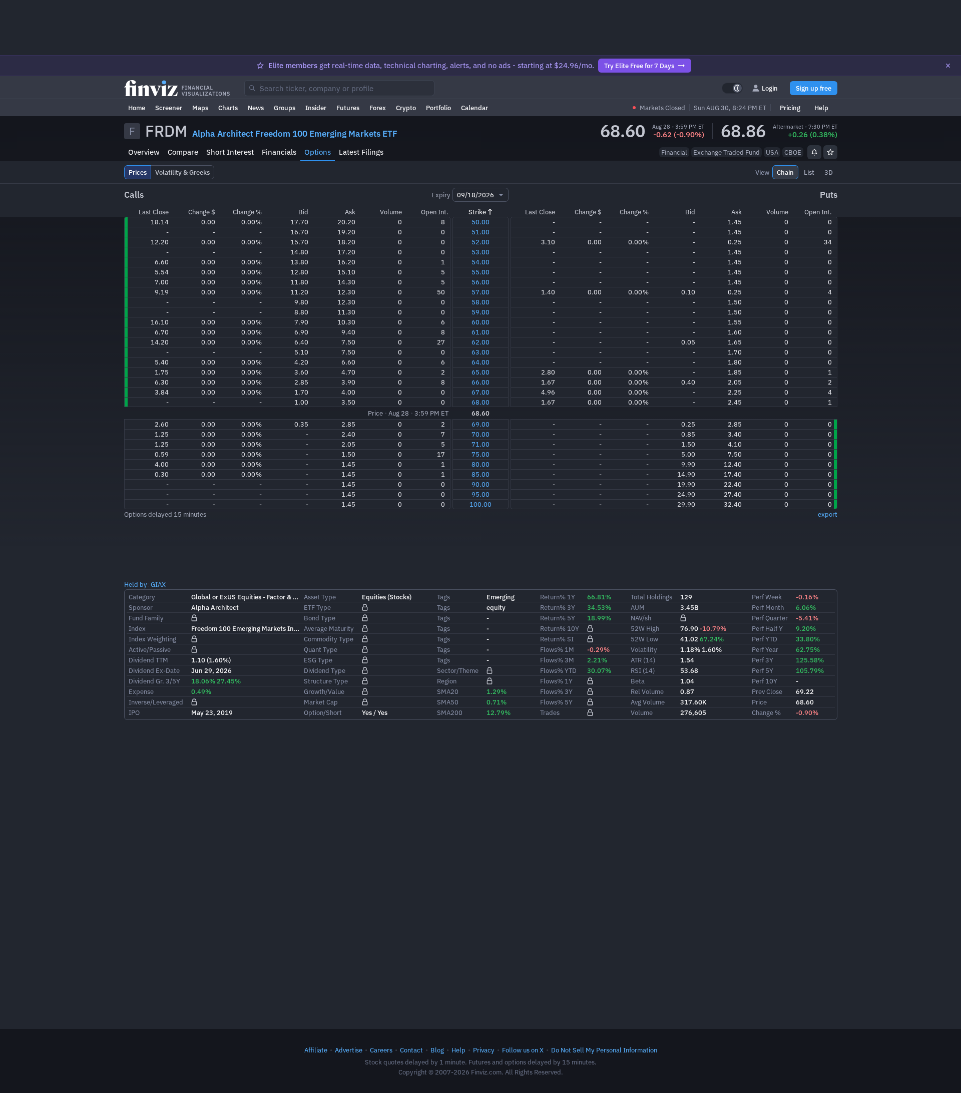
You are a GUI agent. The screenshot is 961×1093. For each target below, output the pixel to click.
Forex (377, 108)
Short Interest (230, 152)
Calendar (474, 108)
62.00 (480, 342)
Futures (347, 108)
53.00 (480, 252)
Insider (315, 108)
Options (317, 152)
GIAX (158, 584)
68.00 (480, 402)
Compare (183, 152)
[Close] (948, 66)
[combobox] (339, 88)
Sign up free (813, 88)
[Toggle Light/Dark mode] (732, 88)
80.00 (480, 464)
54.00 (480, 262)
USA (772, 152)
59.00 (480, 312)
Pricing (790, 108)
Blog (437, 1050)
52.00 (480, 242)
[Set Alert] (814, 152)
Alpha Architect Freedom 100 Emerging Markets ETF (294, 133)
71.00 (480, 444)
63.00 (480, 352)
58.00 (480, 302)
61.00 (480, 332)
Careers (381, 1050)
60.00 (480, 322)
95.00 (480, 494)
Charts (228, 108)
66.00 (480, 382)
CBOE (792, 152)
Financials (279, 152)
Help (821, 108)
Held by (135, 584)
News (256, 108)
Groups (284, 108)
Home (136, 108)
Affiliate (315, 1050)
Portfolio (438, 108)
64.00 (480, 362)
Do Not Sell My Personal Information (604, 1050)
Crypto (406, 108)
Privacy (484, 1050)
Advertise (348, 1050)
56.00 (480, 282)
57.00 (480, 292)
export (827, 514)
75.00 (480, 454)
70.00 (480, 434)
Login (770, 88)
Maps (200, 108)
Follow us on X (523, 1050)
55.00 (480, 272)
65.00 (480, 372)
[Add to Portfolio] (830, 152)
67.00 (480, 392)
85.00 (480, 474)
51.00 (480, 232)
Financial (674, 152)
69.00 (480, 424)
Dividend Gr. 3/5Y (154, 681)
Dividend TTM (148, 660)
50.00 (480, 222)
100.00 (480, 504)
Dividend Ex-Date (154, 670)
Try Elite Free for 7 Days (639, 66)
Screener (168, 108)
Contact (411, 1050)
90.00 (480, 484)
